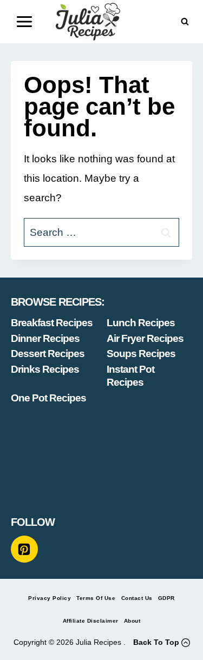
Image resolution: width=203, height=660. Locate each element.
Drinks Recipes (45, 369)
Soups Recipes (141, 353)
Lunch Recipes (141, 322)
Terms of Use (95, 598)
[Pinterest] (24, 549)
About (132, 621)
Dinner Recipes (45, 338)
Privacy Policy (49, 598)
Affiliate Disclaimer (91, 621)
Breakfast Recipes (52, 322)
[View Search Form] (185, 22)
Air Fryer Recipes (145, 338)
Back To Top (156, 642)
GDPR (166, 598)
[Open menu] (24, 21)
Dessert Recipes (47, 353)
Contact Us (137, 598)
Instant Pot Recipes (130, 376)
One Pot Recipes (48, 398)
